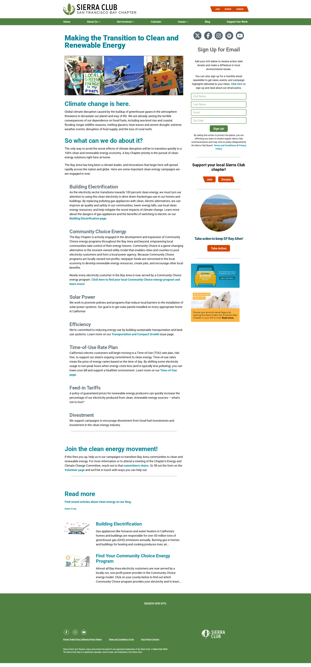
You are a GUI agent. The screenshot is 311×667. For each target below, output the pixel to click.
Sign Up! (218, 129)
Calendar (156, 21)
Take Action (218, 248)
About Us (92, 21)
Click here (237, 84)
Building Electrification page (87, 218)
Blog (207, 21)
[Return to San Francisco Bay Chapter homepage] (99, 9)
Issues (182, 21)
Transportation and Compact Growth (135, 334)
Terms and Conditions (225, 145)
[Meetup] (229, 36)
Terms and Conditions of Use (121, 639)
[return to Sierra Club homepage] (213, 634)
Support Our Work (237, 21)
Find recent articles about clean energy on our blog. (98, 502)
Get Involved (124, 21)
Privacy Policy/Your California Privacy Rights (82, 639)
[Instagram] (219, 36)
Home (66, 21)
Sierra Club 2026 (160, 649)
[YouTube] (240, 36)
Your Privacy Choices (150, 639)
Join (209, 179)
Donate (226, 179)
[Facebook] (208, 36)
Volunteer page (75, 470)
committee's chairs (136, 465)
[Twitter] (197, 36)
